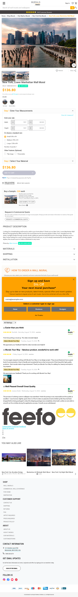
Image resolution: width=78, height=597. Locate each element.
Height (6, 128)
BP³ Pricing (14, 94)
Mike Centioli (13, 243)
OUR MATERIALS (8, 535)
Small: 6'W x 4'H (12, 136)
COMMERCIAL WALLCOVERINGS (13, 489)
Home (15, 309)
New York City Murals (39, 16)
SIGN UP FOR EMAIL (11, 568)
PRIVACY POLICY (8, 521)
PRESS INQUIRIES (9, 518)
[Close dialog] (73, 279)
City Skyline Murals (24, 16)
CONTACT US (7, 502)
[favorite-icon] (73, 3)
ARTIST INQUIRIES (9, 515)
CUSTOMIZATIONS (9, 539)
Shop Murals (11, 16)
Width (6, 122)
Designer (63, 309)
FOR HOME (7, 492)
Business (39, 309)
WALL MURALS (8, 485)
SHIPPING (6, 506)
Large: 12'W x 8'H (12, 143)
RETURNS (6, 509)
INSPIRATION (7, 495)
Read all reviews (8, 428)
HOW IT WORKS (8, 532)
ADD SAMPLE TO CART (27, 202)
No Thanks (39, 315)
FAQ (4, 512)
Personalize (21, 154)
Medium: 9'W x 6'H (12, 140)
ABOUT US (6, 529)
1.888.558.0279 (9, 554)
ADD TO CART (9, 173)
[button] (2, 474)
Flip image (10, 154)
